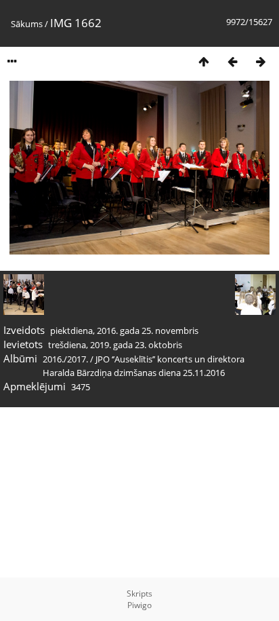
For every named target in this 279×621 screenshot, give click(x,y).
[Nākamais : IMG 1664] (260, 61)
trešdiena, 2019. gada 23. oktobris (115, 345)
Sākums (27, 24)
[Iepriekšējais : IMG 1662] (232, 61)
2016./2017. (65, 359)
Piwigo (139, 605)
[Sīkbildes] (204, 61)
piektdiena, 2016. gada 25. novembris (124, 330)
